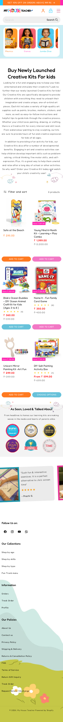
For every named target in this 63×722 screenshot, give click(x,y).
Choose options (46, 394)
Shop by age (8, 552)
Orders (5, 593)
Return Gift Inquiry (11, 677)
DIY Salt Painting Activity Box (43, 367)
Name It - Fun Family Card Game (45, 299)
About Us (6, 628)
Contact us (7, 635)
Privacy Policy (9, 642)
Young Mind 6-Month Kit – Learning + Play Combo (45, 233)
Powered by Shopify (44, 710)
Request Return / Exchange (15, 691)
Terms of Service (10, 670)
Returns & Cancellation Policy (17, 656)
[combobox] (31, 19)
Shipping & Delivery (12, 649)
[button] (58, 11)
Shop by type (8, 566)
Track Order (8, 600)
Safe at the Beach (13, 230)
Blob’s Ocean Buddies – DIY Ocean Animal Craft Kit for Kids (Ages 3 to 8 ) (15, 302)
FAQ (4, 663)
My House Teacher (26, 710)
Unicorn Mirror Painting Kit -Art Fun (14, 367)
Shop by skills (9, 559)
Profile (5, 607)
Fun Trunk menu (10, 573)
